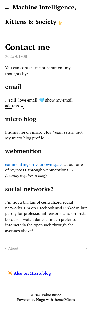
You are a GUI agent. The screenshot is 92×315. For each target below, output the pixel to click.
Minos (69, 299)
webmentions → (58, 170)
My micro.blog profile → (27, 138)
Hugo (40, 299)
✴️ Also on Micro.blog (29, 273)
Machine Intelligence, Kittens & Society (40, 14)
